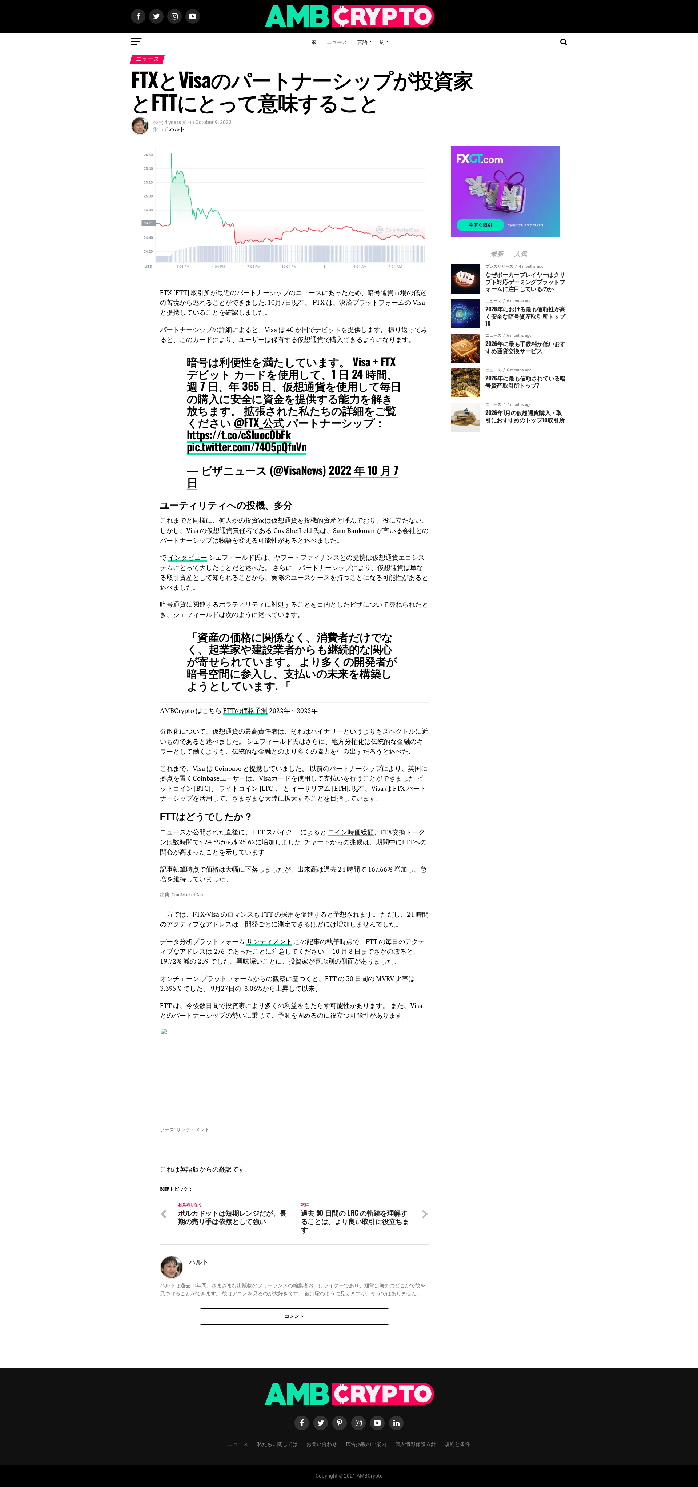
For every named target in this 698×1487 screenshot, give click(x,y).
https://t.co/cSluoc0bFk (239, 434)
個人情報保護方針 (415, 1443)
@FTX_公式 (259, 422)
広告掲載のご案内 (366, 1443)
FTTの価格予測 (245, 710)
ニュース (337, 41)
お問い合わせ (321, 1443)
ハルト (177, 129)
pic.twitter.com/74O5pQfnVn (246, 446)
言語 (362, 41)
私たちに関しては (277, 1443)
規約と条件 (457, 1443)
